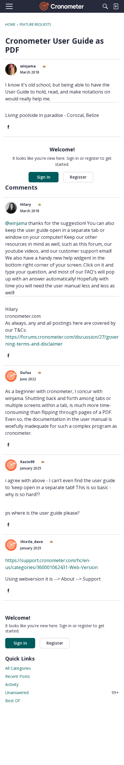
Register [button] (78, 177)
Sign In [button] (43, 177)
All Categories (18, 668)
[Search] (105, 6)
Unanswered (62, 692)
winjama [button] (28, 66)
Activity (11, 684)
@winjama (16, 223)
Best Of (12, 700)
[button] (11, 69)
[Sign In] (115, 6)
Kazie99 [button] (27, 461)
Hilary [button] (25, 204)
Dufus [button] (25, 372)
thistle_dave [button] (31, 541)
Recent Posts (17, 676)
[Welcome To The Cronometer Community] (62, 6)
